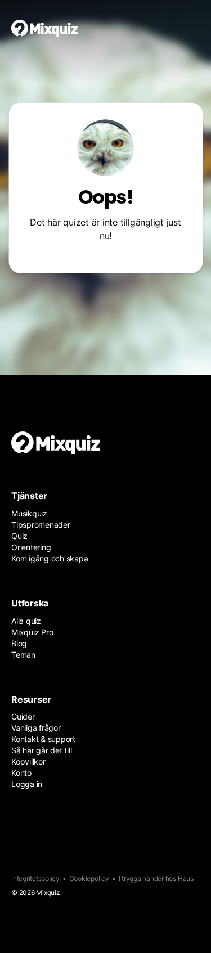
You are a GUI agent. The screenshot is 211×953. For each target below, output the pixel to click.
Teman (23, 654)
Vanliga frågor (36, 727)
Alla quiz (26, 621)
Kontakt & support (43, 739)
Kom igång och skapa (49, 558)
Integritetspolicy (35, 878)
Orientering (31, 547)
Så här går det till (41, 750)
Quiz (19, 536)
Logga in (26, 784)
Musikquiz (29, 513)
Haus (186, 878)
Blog (19, 643)
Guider (23, 716)
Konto (21, 772)
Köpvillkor (28, 761)
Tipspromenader (40, 524)
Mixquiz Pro (32, 632)
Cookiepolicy (89, 878)
